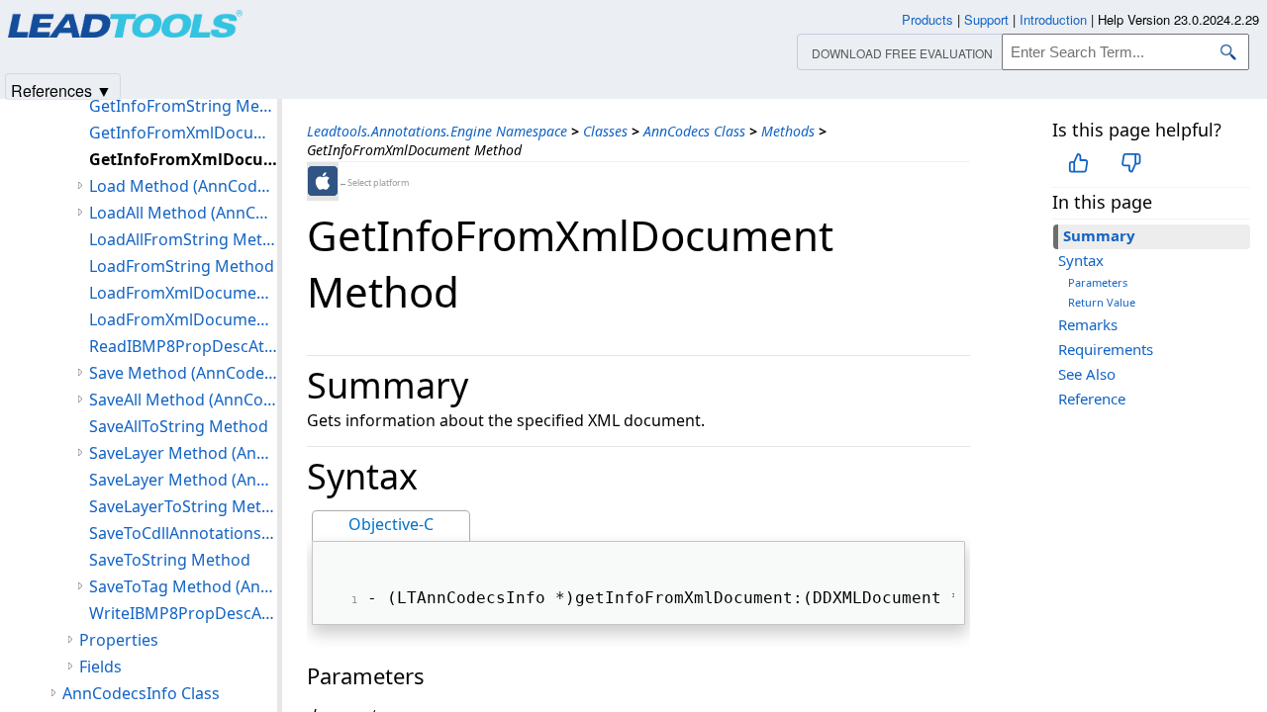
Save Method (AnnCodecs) (183, 373)
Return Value (1101, 302)
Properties (118, 640)
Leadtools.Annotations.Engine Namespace (437, 131)
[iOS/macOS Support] (323, 181)
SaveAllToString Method (178, 426)
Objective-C (391, 524)
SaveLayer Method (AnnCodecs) (183, 453)
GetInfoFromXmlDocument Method (183, 132)
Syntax (1081, 260)
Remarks (1088, 324)
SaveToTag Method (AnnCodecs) (183, 586)
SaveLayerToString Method (183, 506)
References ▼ (61, 89)
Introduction (1053, 19)
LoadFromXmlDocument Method (183, 293)
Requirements (1105, 349)
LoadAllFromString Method (183, 239)
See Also (1087, 374)
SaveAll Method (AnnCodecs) (183, 399)
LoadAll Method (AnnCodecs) (183, 212)
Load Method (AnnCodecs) (183, 186)
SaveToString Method (169, 560)
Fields (100, 666)
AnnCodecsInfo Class (141, 693)
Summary (1099, 235)
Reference (1091, 398)
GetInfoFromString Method (183, 106)
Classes (605, 131)
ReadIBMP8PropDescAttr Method (183, 346)
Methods (788, 131)
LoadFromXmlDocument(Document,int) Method (183, 319)
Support (986, 19)
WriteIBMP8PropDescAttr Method (183, 613)
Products (927, 19)
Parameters (1097, 282)
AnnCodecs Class (694, 131)
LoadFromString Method (181, 266)
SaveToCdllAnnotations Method (183, 533)
